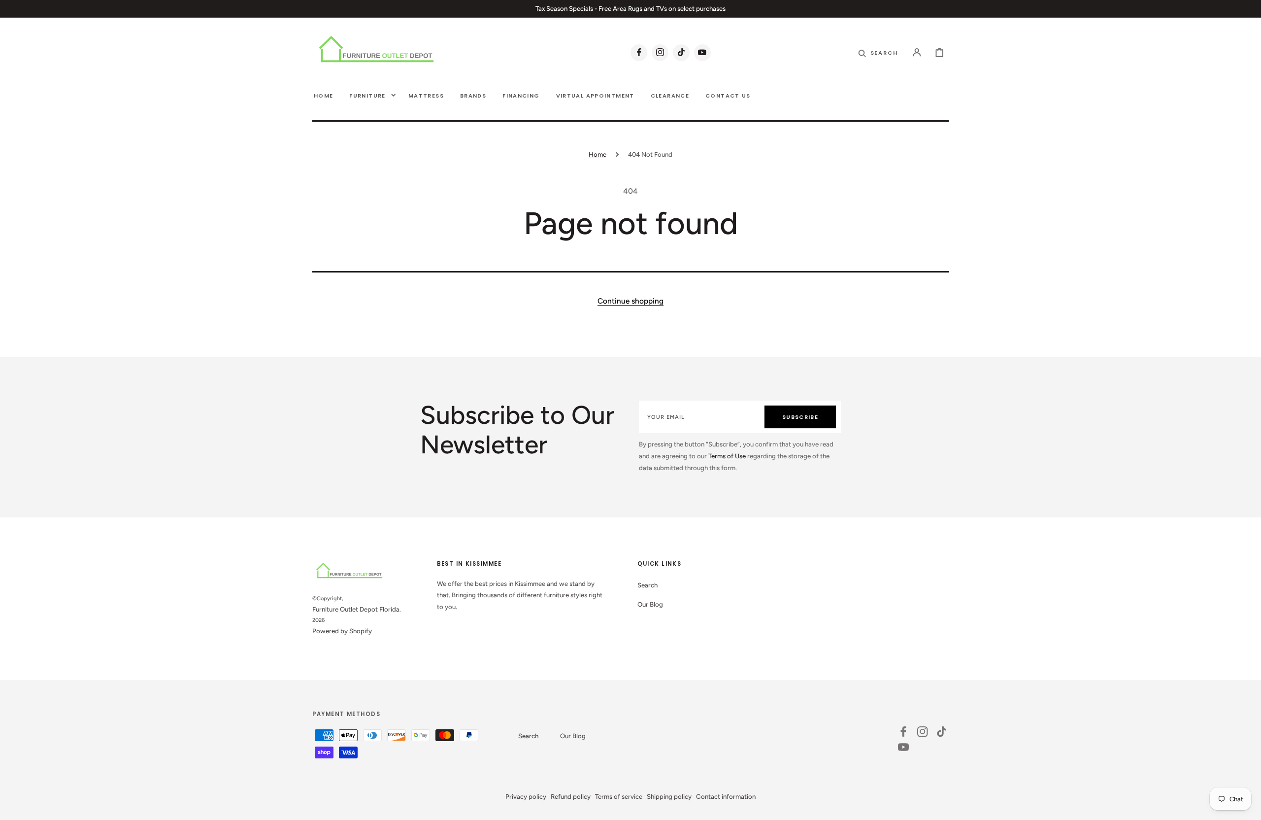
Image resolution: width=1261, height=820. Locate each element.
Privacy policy (525, 796)
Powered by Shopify (342, 631)
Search (647, 585)
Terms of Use (727, 456)
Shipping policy (669, 796)
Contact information (726, 796)
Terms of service (618, 796)
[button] (917, 52)
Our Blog (650, 604)
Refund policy (571, 796)
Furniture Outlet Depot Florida (355, 609)
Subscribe (800, 417)
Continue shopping (630, 301)
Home (597, 154)
